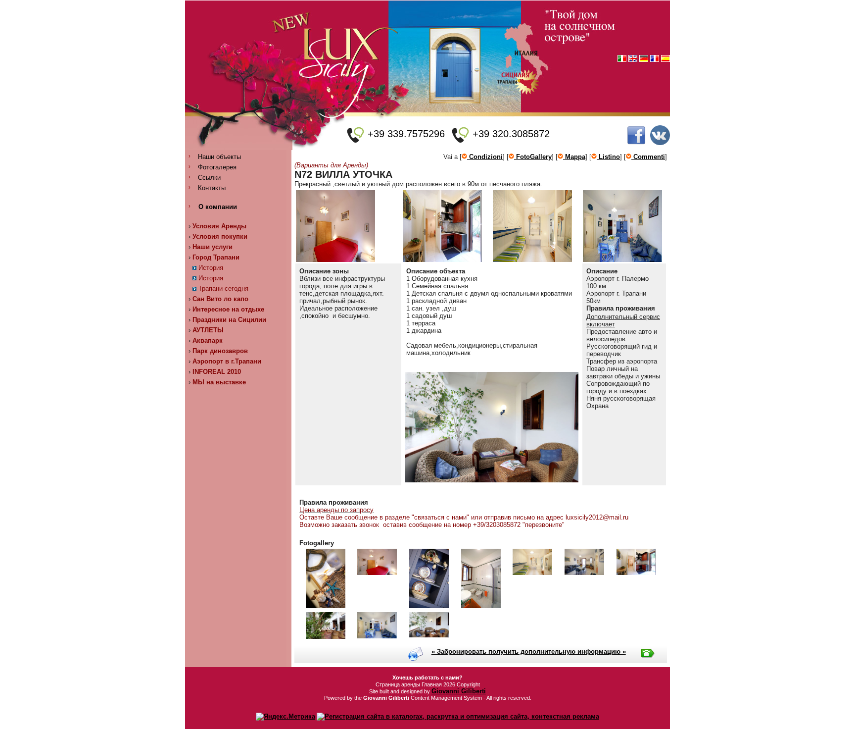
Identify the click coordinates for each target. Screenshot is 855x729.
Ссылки (209, 177)
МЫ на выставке (219, 382)
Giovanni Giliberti (458, 691)
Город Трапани (215, 257)
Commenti (648, 156)
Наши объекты (219, 156)
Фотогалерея (217, 167)
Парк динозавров (220, 351)
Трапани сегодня (223, 288)
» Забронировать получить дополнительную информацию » (528, 651)
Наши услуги (212, 247)
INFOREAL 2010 (216, 371)
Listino (608, 156)
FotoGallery (533, 156)
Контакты (212, 188)
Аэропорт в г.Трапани (226, 361)
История (210, 267)
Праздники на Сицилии (229, 319)
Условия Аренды (219, 226)
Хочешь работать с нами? (427, 677)
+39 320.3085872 (511, 133)
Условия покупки (219, 236)
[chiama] (356, 135)
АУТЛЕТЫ (208, 330)
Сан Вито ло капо (220, 299)
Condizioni (485, 156)
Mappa (574, 156)
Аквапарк (207, 340)
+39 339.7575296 (406, 133)
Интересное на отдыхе (228, 309)
